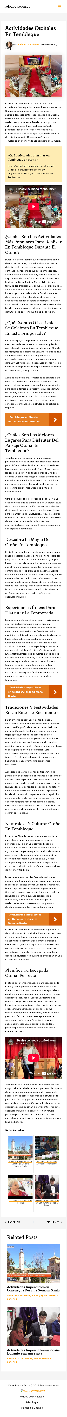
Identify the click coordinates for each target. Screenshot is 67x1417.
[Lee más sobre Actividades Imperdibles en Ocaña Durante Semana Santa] (33, 1326)
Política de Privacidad (32, 1396)
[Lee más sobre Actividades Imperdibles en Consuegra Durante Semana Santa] (33, 1263)
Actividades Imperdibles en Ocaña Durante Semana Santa (33, 1351)
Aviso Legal (32, 1402)
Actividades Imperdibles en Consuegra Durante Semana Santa (33, 1288)
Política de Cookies (32, 1407)
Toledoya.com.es (17, 6)
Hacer (35, 1295)
